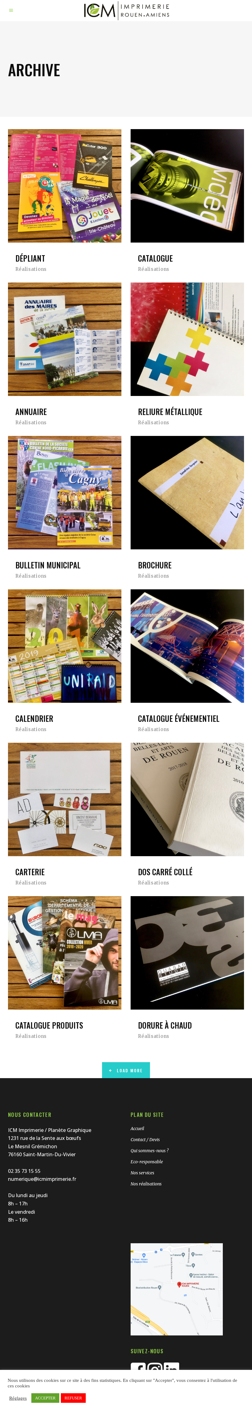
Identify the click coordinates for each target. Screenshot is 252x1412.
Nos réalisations (146, 1184)
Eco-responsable (147, 1162)
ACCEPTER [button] (45, 1398)
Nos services (142, 1173)
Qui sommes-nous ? (149, 1150)
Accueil (137, 1128)
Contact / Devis (145, 1139)
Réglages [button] (18, 1398)
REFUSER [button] (73, 1398)
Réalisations (31, 269)
